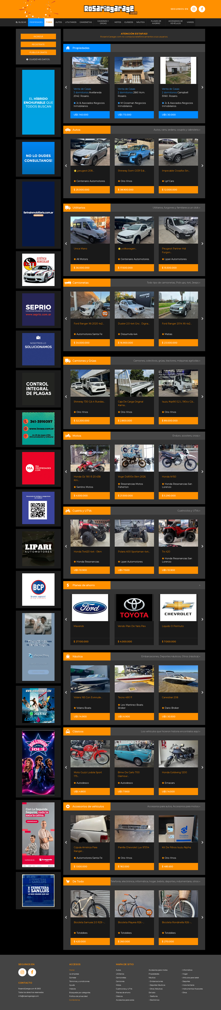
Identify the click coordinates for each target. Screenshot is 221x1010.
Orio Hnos (82, 181)
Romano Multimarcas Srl (178, 181)
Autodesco (82, 782)
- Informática (186, 970)
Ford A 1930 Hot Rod (174, 772)
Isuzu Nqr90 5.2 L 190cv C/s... (134, 401)
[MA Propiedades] (38, 468)
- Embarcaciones (156, 981)
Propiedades (154, 974)
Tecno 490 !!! (81, 697)
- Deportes (185, 981)
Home (71, 970)
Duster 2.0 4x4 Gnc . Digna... (89, 323)
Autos (118, 970)
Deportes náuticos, (171, 656)
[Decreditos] (38, 646)
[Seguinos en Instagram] (194, 9)
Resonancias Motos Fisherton (86, 485)
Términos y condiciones (79, 981)
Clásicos (119, 996)
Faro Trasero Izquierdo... (175, 847)
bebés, (161, 881)
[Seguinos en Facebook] (202, 9)
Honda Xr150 (125, 476)
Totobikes (81, 932)
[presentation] (66, 87)
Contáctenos (74, 1000)
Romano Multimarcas (174, 170)
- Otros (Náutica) (156, 989)
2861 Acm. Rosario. (87, 92)
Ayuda (72, 985)
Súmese (72, 977)
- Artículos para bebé (190, 977)
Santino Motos (172, 487)
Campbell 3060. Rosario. (131, 92)
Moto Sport (171, 561)
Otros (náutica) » (191, 656)
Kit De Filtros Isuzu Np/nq (132, 847)
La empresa (74, 974)
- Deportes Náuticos (157, 985)
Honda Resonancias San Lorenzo (133, 485)
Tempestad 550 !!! (171, 697)
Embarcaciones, (150, 656)
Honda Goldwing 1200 (130, 772)
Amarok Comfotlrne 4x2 (175, 323)
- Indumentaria (187, 985)
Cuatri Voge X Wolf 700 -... (176, 551)
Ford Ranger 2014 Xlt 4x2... (133, 323)
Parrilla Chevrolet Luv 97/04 (89, 847)
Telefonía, (116, 881)
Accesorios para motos (186, 806)
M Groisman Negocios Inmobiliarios (88, 105)
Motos (118, 985)
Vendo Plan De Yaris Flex (87, 626)
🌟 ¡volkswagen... (83, 248)
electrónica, (128, 881)
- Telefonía (153, 996)
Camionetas (121, 977)
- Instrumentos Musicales (192, 989)
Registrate (38, 44)
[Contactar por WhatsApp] (38, 158)
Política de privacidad (78, 996)
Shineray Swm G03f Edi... (88, 170)
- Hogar (184, 974)
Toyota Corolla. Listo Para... (176, 626)
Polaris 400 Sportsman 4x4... (90, 551)
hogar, (153, 881)
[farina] (38, 213)
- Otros (184, 992)
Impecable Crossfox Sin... (132, 170)
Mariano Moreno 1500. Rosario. (174, 92)
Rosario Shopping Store (177, 932)
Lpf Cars (125, 181)
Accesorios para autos (125, 1000)
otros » (196, 881)
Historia (72, 989)
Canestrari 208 (126, 697)
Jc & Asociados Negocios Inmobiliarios (133, 105)
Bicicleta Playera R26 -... (87, 922)
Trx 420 (122, 551)
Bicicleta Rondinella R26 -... (133, 922)
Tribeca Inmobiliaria (175, 106)
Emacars (125, 782)
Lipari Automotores (131, 259)
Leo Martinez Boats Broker (86, 706)
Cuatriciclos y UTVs (124, 989)
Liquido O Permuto (129, 626)
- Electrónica (154, 1000)
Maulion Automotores (176, 334)
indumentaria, (185, 881)
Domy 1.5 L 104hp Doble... (176, 401)
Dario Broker (127, 707)
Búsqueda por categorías (79, 992)
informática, (142, 881)
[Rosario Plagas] (38, 388)
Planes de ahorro (123, 992)
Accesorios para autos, (160, 806)
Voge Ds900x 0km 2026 (87, 476)
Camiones (120, 981)
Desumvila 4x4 (84, 334)
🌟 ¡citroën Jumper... (173, 248)
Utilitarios (120, 974)
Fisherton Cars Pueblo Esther (176, 781)
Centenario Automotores (90, 259)
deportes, (171, 881)
